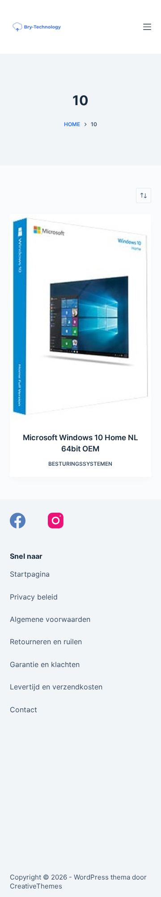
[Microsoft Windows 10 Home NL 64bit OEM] (81, 317)
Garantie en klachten (45, 664)
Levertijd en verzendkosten (56, 686)
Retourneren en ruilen (46, 641)
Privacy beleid (34, 596)
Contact (23, 709)
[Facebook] (17, 520)
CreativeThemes (36, 886)
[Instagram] (56, 520)
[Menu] (147, 27)
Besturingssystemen (80, 463)
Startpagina (30, 574)
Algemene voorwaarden (50, 619)
